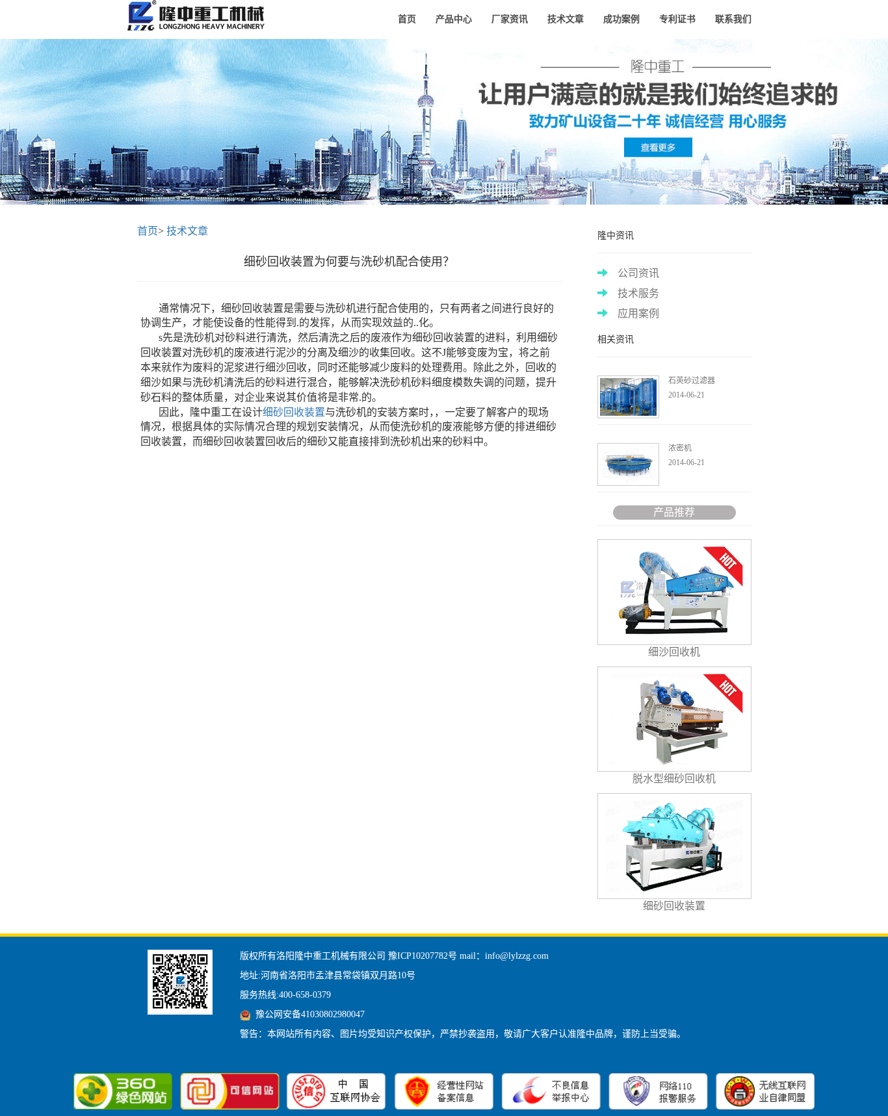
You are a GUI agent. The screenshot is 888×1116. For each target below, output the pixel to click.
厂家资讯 (509, 19)
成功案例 (621, 19)
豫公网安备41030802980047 (310, 1014)
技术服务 (638, 293)
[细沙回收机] (198, 16)
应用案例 (638, 313)
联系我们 (733, 19)
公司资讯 (638, 273)
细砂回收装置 (294, 412)
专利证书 (677, 19)
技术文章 (565, 19)
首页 (407, 19)
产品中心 (454, 19)
